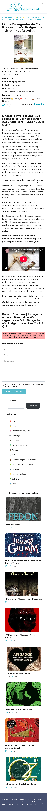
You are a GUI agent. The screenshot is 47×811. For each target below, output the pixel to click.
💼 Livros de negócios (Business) (22, 460)
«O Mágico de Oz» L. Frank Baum (21, 784)
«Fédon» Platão (13, 524)
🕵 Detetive (14, 450)
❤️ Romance (14, 421)
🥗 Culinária (14, 479)
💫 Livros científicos (17, 474)
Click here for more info (28, 337)
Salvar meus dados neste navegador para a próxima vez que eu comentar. (24, 385)
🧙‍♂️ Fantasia (14, 440)
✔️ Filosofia (14, 469)
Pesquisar (11, 401)
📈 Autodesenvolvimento (19, 455)
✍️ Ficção (13, 426)
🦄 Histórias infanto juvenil (20, 431)
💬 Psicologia (14, 436)
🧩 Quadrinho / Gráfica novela (21, 464)
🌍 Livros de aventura (18, 445)
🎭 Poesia (13, 484)
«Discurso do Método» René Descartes (23, 599)
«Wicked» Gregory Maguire (19, 709)
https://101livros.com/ (33, 804)
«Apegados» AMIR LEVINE (18, 674)
